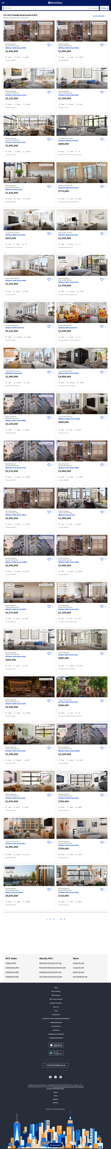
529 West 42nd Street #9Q (68, 140)
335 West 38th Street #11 (67, 328)
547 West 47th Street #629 (15, 751)
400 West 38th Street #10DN (16, 562)
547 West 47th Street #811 (15, 843)
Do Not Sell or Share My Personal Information (56, 1018)
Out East (55, 1102)
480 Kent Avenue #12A (13, 189)
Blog (56, 987)
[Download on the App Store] (56, 1045)
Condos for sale (78, 963)
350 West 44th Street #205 (15, 704)
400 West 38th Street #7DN (68, 562)
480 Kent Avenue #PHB (14, 892)
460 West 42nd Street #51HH (69, 419)
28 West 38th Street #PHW (68, 373)
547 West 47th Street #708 (68, 892)
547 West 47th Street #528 (68, 798)
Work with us (56, 995)
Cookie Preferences (56, 1022)
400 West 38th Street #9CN (68, 48)
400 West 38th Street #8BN (15, 420)
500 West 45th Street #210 (68, 282)
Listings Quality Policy (56, 1038)
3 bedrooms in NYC (12, 977)
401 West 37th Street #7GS (15, 468)
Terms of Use (56, 1014)
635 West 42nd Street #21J (68, 188)
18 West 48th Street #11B (68, 655)
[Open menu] (3, 3)
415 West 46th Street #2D (68, 702)
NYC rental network (56, 999)
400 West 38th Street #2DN (15, 48)
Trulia (55, 1096)
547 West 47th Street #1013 (15, 95)
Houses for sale (78, 972)
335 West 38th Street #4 (14, 328)
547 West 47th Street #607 (68, 95)
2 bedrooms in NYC (12, 972)
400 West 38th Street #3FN (15, 609)
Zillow (55, 1092)
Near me (56, 1007)
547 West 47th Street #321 (15, 142)
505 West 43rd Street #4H (68, 235)
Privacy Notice (56, 1026)
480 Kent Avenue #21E (66, 515)
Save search (56, 1145)
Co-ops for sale (78, 968)
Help (56, 1011)
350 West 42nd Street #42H (15, 280)
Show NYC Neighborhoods (56, 1065)
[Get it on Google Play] (56, 1053)
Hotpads (55, 1099)
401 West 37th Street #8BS (68, 468)
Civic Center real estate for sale (50, 977)
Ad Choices (56, 1030)
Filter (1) (105, 8)
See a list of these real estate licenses (64, 1086)
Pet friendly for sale (80, 977)
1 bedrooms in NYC (12, 968)
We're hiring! (56, 991)
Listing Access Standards (56, 1034)
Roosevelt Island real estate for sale (52, 968)
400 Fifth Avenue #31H (13, 373)
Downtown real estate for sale (50, 972)
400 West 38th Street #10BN (69, 751)
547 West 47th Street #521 (15, 798)
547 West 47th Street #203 (15, 656)
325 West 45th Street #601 (15, 235)
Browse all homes (56, 1003)
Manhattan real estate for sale (50, 963)
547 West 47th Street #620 (68, 845)
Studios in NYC (11, 963)
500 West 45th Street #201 (68, 609)
